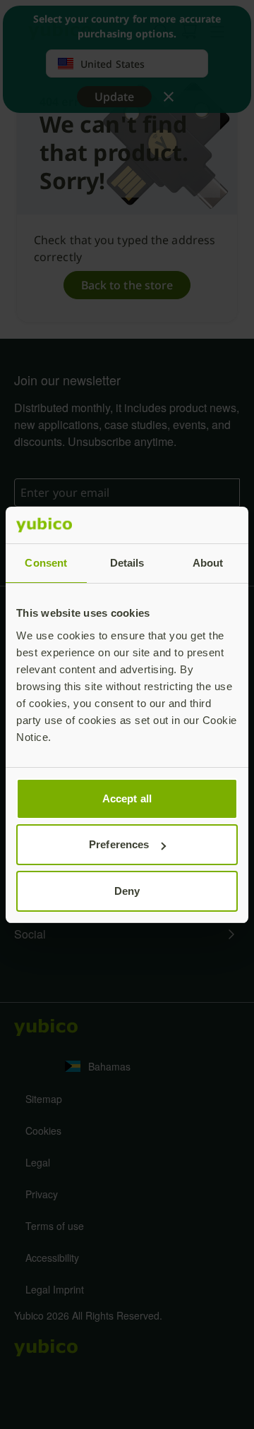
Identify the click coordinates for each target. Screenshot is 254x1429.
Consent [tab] (46, 563)
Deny (127, 891)
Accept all (127, 798)
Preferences (119, 844)
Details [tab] (127, 563)
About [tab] (208, 563)
